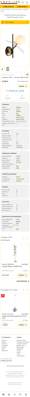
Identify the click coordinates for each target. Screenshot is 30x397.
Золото (22, 117)
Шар (17, 166)
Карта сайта (4, 350)
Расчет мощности (21, 121)
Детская (18, 221)
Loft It (4, 74)
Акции (3, 349)
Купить (21, 86)
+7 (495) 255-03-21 (21, 6)
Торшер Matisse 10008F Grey (12, 266)
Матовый (18, 162)
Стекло (22, 119)
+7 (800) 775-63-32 (8, 6)
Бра (13, 9)
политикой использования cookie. (15, 376)
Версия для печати (27, 74)
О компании (6, 337)
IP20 (17, 223)
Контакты (4, 340)
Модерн (18, 115)
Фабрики (4, 342)
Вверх (17, 168)
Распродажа (5, 345)
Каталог (8, 9)
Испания (11, 75)
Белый (18, 117)
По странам (4, 343)
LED (17, 133)
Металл (18, 119)
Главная (3, 9)
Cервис (19, 337)
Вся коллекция (22, 281)
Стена (17, 219)
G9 (17, 141)
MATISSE (18, 111)
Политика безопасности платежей (15, 366)
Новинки (4, 347)
